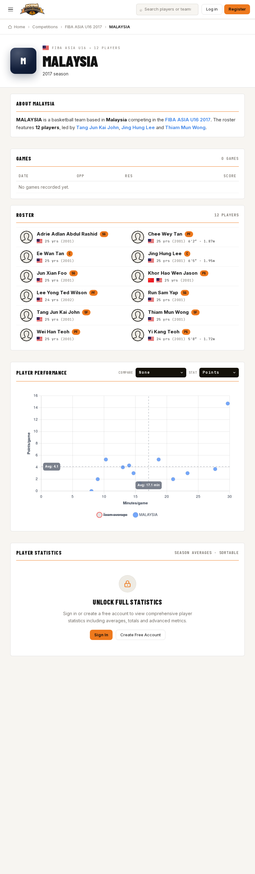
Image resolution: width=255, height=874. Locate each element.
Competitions (45, 26)
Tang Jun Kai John (97, 127)
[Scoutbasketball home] (32, 9)
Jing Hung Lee (138, 127)
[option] (72, 237)
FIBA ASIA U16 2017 (83, 26)
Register (237, 9)
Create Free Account (140, 634)
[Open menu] (10, 9)
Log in (212, 9)
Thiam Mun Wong (185, 127)
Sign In (101, 634)
